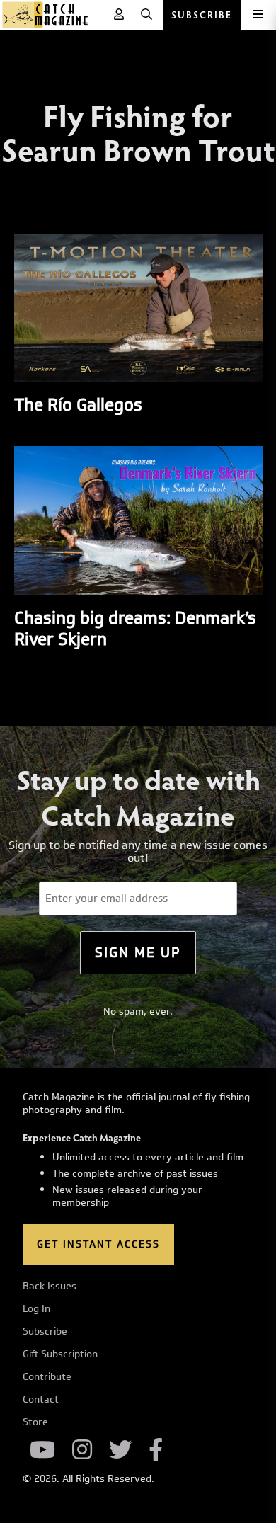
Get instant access (98, 1244)
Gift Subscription (60, 1354)
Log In (36, 1309)
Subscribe (45, 1331)
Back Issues (49, 1286)
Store (35, 1422)
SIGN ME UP (138, 952)
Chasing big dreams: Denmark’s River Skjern (135, 628)
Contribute (47, 1377)
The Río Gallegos (78, 404)
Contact (41, 1399)
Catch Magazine (45, 15)
